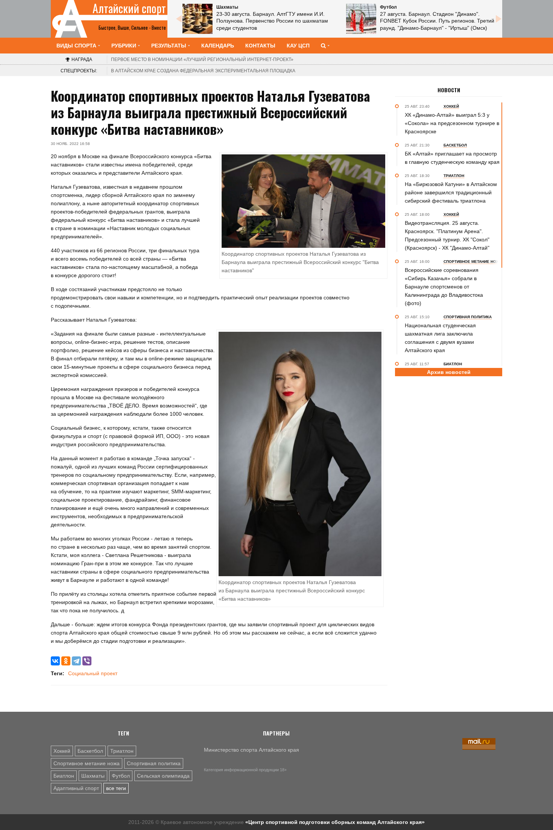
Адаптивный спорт (76, 788)
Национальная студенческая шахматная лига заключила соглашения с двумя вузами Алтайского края (440, 337)
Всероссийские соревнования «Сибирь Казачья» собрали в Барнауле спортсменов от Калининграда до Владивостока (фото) (444, 286)
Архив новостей (449, 372)
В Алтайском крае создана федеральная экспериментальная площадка (203, 70)
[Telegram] (76, 660)
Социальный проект (92, 673)
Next (498, 19)
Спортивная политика (154, 763)
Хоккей (61, 751)
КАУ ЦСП (298, 46)
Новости (449, 90)
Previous (178, 19)
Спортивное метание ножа (86, 763)
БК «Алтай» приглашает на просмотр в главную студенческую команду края (452, 158)
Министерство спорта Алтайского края (251, 750)
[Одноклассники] (65, 660)
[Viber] (86, 660)
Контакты (260, 46)
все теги (116, 788)
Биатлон (63, 776)
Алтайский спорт (129, 8)
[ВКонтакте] (55, 660)
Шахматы (93, 776)
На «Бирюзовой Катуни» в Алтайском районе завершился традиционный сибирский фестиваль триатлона (451, 192)
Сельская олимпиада (163, 776)
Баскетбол (90, 751)
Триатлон (122, 751)
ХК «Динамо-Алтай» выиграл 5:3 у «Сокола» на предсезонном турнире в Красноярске (452, 123)
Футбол (121, 776)
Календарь (217, 46)
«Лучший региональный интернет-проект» (202, 59)
